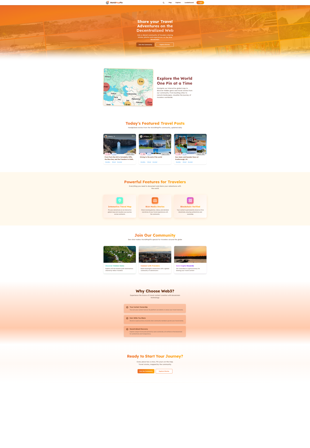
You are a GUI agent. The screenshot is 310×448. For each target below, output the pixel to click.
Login (200, 2)
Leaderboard (189, 2)
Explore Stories (165, 44)
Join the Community (145, 44)
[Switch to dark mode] (164, 2)
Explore (178, 2)
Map (170, 2)
